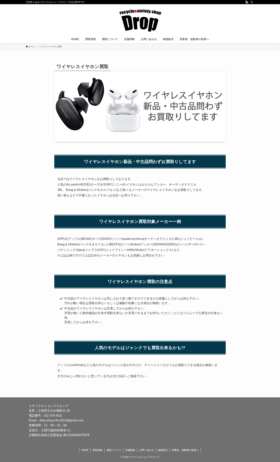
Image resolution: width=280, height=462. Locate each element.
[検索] (251, 2)
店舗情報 (130, 450)
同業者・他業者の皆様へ (185, 450)
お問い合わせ (146, 450)
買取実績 (97, 450)
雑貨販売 (163, 450)
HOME (85, 450)
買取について (113, 450)
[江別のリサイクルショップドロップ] (140, 20)
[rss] (246, 2)
